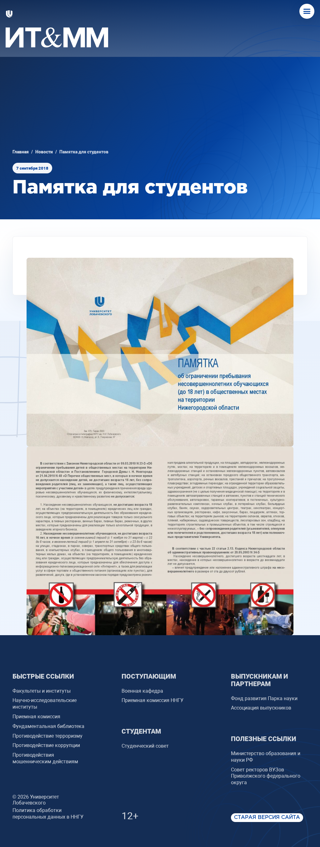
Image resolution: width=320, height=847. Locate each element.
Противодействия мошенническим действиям (45, 758)
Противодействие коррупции (46, 745)
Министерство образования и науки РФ (265, 756)
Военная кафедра (142, 691)
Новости (44, 151)
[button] (306, 11)
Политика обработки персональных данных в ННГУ (47, 813)
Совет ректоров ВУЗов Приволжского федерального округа (265, 776)
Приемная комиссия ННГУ (152, 700)
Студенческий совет (145, 746)
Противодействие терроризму (47, 736)
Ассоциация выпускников (261, 708)
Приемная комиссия (36, 717)
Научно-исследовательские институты (44, 703)
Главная (20, 151)
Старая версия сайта (267, 817)
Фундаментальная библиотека (48, 726)
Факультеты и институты (41, 691)
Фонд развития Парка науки (264, 698)
